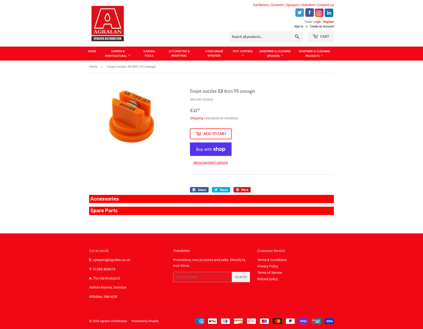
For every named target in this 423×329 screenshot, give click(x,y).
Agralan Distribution (113, 321)
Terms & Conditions (272, 260)
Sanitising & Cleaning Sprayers (275, 53)
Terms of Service (269, 273)
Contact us (325, 5)
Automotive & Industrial (179, 53)
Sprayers (293, 5)
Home (92, 51)
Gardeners (261, 5)
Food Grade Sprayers (214, 53)
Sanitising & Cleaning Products (314, 53)
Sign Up (241, 277)
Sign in (298, 26)
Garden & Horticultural (116, 53)
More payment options (211, 162)
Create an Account (322, 26)
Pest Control (243, 51)
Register (328, 22)
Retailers (308, 5)
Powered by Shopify (145, 321)
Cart (324, 36)
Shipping (196, 118)
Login (317, 22)
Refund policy (267, 279)
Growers (277, 5)
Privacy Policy (267, 266)
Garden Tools (148, 53)
